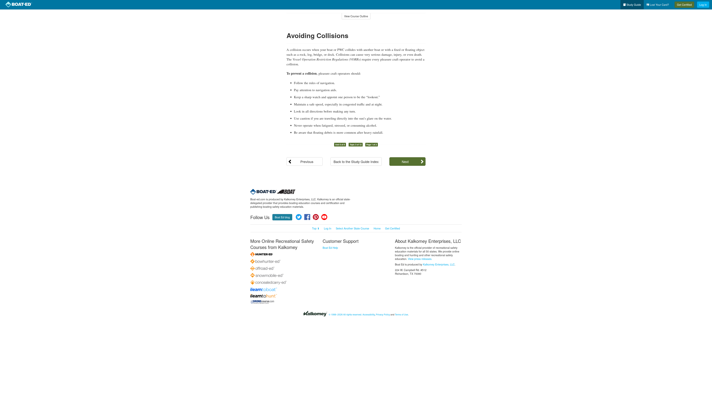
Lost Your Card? (659, 4)
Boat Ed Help (330, 248)
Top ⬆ (315, 228)
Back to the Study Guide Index (356, 161)
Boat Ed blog (282, 217)
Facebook (307, 217)
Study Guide (633, 4)
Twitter (299, 217)
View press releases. (420, 259)
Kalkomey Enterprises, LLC (439, 264)
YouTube (324, 217)
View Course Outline (356, 16)
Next (405, 161)
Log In (703, 4)
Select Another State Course (352, 228)
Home (377, 228)
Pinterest (316, 217)
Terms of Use (401, 314)
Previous (306, 161)
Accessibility (368, 314)
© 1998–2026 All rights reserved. (345, 314)
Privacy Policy (383, 314)
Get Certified (684, 4)
